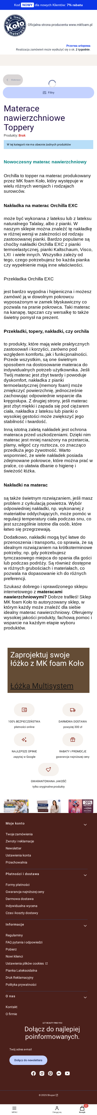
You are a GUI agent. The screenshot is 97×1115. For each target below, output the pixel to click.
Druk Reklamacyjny (19, 977)
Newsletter (13, 848)
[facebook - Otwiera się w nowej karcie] (33, 1073)
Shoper (51, 1095)
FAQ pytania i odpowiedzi (24, 942)
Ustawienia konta (18, 855)
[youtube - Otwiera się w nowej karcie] (67, 1073)
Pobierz (11, 949)
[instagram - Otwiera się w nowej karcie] (42, 1073)
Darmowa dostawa (20, 899)
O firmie (11, 1014)
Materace (15, 80)
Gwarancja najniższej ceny (25, 892)
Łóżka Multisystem (41, 685)
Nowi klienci (14, 956)
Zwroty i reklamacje (20, 841)
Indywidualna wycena (21, 906)
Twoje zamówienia (19, 834)
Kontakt (11, 1007)
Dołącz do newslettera (28, 1060)
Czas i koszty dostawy (22, 913)
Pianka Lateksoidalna (21, 970)
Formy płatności (17, 885)
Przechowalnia (16, 862)
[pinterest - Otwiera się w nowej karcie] (50, 1073)
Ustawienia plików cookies (25, 963)
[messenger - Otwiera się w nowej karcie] (59, 1073)
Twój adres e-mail (20, 1049)
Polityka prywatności (21, 984)
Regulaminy (14, 935)
